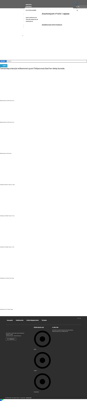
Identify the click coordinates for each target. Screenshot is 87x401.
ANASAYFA (29, 4)
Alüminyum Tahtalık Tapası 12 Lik (7, 246)
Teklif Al (4, 65)
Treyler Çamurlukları (32, 19)
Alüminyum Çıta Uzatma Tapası (6, 309)
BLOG (27, 25)
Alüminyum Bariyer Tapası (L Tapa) (7, 184)
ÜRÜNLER (28, 14)
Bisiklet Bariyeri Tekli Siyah (5, 153)
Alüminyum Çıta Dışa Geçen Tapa (7, 278)
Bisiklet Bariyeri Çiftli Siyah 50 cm (7, 122)
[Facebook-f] (78, 318)
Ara (77, 4)
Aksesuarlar (29, 21)
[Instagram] (80, 318)
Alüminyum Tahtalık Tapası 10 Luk (7, 215)
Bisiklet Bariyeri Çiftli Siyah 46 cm (7, 100)
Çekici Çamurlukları (31, 17)
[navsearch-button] (77, 2)
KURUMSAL (29, 6)
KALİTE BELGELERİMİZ (31, 10)
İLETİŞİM (28, 27)
